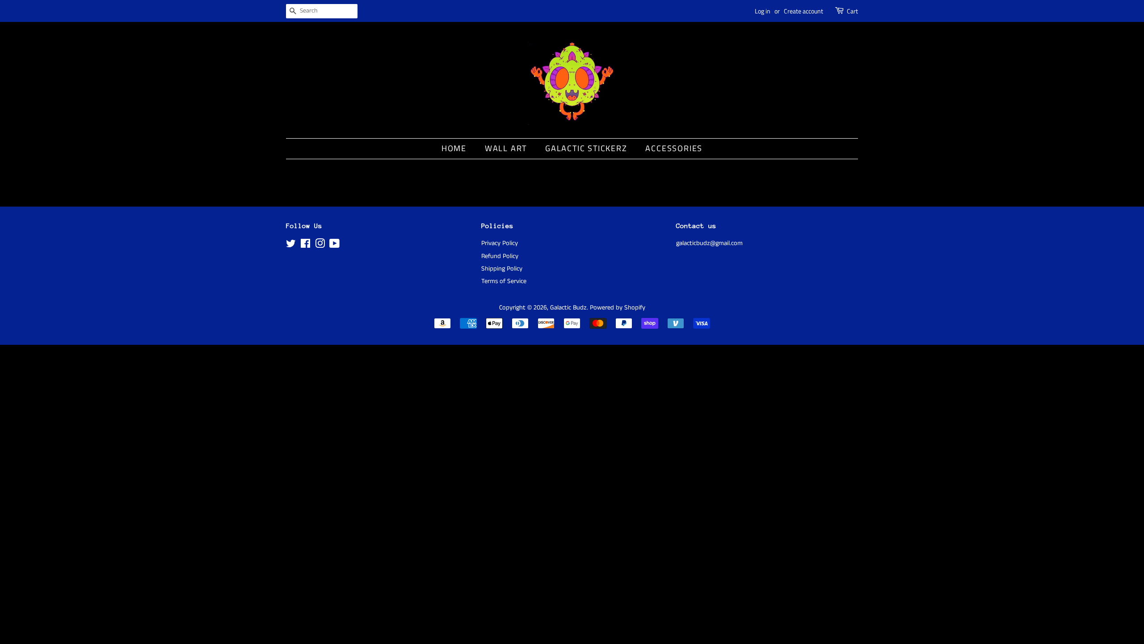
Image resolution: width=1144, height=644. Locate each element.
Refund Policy (499, 256)
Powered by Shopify (617, 307)
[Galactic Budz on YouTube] (334, 245)
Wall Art (506, 148)
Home (454, 148)
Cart (852, 11)
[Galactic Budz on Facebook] (305, 245)
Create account (803, 11)
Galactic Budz (568, 307)
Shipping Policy (501, 268)
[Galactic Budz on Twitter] (291, 245)
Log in (762, 11)
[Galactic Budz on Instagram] (320, 245)
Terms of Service (503, 281)
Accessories (673, 148)
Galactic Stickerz (586, 148)
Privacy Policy (499, 243)
